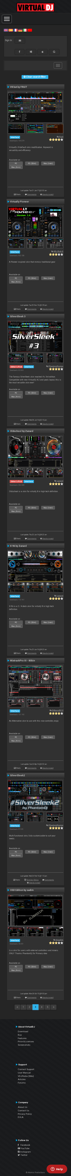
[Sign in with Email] (20, 41)
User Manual (24, 1072)
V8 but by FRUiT (18, 87)
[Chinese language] (30, 30)
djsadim (59, 940)
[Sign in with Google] (54, 52)
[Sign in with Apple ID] (42, 52)
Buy (20, 1035)
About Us (22, 1107)
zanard (60, 481)
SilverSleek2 (17, 775)
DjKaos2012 (57, 710)
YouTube (24, 1148)
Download (23, 1031)
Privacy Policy (25, 1114)
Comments (32, 194)
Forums (22, 1082)
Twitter (23, 1155)
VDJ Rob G (58, 251)
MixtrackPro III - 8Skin (22, 660)
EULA (20, 1117)
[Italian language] (25, 30)
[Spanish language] (11, 30)
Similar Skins (33, 880)
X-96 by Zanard (18, 546)
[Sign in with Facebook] (19, 52)
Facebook (24, 1145)
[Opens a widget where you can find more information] (56, 1169)
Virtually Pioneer (19, 201)
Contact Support (26, 1069)
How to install (48, 194)
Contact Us (23, 1110)
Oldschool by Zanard (21, 431)
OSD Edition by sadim (22, 890)
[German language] (20, 30)
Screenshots (24, 1045)
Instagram (25, 1151)
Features (22, 1038)
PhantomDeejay (56, 366)
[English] (6, 30)
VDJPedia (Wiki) (26, 1076)
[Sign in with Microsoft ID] (31, 52)
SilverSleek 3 (17, 316)
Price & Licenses (26, 1041)
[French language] (15, 30)
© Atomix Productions (35, 1172)
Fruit (61, 137)
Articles (22, 1079)
